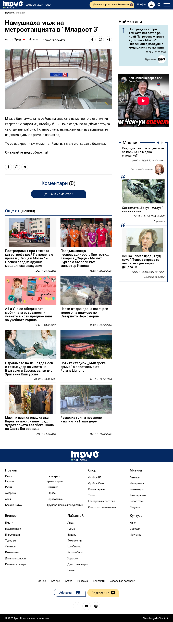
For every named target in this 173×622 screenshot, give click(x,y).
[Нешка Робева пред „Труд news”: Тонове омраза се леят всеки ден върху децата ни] (143, 240)
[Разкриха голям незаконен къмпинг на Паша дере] (86, 399)
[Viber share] (100, 39)
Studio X (163, 618)
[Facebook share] (92, 39)
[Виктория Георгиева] (159, 169)
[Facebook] (77, 606)
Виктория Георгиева (142, 169)
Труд (17, 39)
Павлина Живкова (154, 276)
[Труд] (85, 456)
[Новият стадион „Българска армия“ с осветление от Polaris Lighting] (86, 344)
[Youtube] (86, 606)
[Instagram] (96, 606)
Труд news (150, 59)
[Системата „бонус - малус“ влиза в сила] (143, 191)
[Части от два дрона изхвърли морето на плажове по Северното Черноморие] (86, 290)
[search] (159, 4)
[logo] (13, 4)
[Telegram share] (108, 39)
